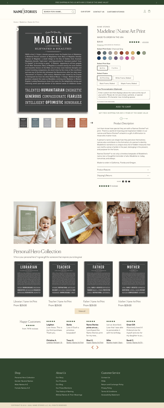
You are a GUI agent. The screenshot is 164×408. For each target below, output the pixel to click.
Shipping (100, 45)
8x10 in (102, 68)
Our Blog (59, 384)
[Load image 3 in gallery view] (47, 123)
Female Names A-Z (22, 388)
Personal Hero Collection (25, 377)
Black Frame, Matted (107, 83)
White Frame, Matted (123, 78)
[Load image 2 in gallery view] (35, 123)
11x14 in (114, 68)
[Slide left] (7, 3)
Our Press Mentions (64, 388)
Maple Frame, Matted (129, 83)
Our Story (59, 377)
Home (16, 22)
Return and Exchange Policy (112, 384)
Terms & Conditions (109, 391)
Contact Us (105, 377)
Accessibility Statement (110, 395)
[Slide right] (156, 3)
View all (82, 311)
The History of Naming (65, 391)
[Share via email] (129, 181)
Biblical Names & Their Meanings (69, 395)
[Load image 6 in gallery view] (83, 123)
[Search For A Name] (73, 11)
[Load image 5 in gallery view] (71, 123)
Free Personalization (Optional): (109, 89)
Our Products (61, 381)
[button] (149, 11)
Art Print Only (104, 78)
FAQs (103, 381)
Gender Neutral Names (24, 381)
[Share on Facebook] (123, 181)
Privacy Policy (106, 388)
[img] (30, 325)
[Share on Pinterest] (126, 181)
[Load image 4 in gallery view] (59, 123)
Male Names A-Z (21, 384)
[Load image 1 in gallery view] (23, 123)
